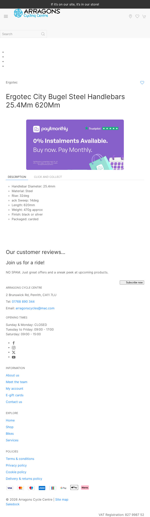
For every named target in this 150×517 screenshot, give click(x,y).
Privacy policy (16, 465)
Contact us (14, 402)
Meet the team (16, 382)
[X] (14, 352)
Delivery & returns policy (24, 479)
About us (12, 375)
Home (10, 420)
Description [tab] (17, 176)
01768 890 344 (23, 301)
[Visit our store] (130, 16)
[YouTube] (14, 357)
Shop (9, 427)
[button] (6, 16)
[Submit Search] (43, 34)
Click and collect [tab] (48, 176)
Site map (61, 499)
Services (12, 440)
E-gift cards (14, 395)
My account (14, 388)
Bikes (10, 433)
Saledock (13, 504)
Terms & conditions (20, 459)
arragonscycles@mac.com (35, 308)
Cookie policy (16, 472)
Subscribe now (134, 282)
